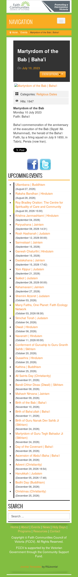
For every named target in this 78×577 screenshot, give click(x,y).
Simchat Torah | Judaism (31, 318)
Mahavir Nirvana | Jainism (32, 393)
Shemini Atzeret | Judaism (32, 296)
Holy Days (59, 527)
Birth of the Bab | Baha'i (30, 402)
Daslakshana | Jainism (30, 260)
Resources (40, 531)
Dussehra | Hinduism (29, 358)
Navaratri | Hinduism (28, 336)
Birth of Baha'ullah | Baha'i (32, 411)
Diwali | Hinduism (26, 327)
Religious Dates (46, 94)
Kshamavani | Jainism (29, 287)
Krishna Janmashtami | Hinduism (37, 215)
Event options (50, 74)
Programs (25, 531)
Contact (55, 531)
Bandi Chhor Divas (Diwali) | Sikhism (39, 385)
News (47, 527)
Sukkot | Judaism (26, 278)
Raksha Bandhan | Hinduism (34, 193)
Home (15, 32)
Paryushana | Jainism (29, 224)
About (25, 527)
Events (24, 32)
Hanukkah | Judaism (28, 473)
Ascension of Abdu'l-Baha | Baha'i (37, 455)
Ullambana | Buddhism (30, 184)
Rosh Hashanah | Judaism (32, 233)
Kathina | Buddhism (28, 367)
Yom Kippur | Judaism (29, 269)
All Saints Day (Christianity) (33, 376)
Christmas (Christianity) (30, 491)
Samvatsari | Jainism (29, 242)
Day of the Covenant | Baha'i (34, 446)
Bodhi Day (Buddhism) (30, 482)
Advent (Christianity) (28, 464)
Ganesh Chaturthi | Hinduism (34, 251)
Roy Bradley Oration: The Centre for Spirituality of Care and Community (39, 204)
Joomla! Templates (30, 566)
